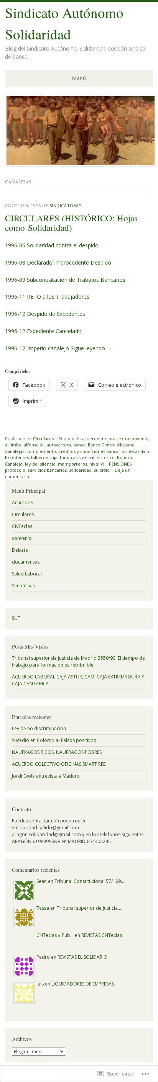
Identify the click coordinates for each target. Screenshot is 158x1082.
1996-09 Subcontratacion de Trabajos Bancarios (65, 279)
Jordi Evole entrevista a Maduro (46, 776)
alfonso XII (34, 445)
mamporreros (72, 464)
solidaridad (80, 470)
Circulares (43, 438)
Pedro (43, 957)
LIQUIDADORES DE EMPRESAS (82, 984)
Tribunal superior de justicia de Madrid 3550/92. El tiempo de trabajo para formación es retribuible (78, 661)
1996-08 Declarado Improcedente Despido (58, 262)
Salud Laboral (27, 573)
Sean (41, 881)
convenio (22, 538)
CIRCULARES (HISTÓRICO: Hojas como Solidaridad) (71, 222)
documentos (26, 562)
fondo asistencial (77, 457)
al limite (13, 445)
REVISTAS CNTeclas (101, 935)
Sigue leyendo (91, 348)
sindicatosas (65, 205)
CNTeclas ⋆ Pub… (55, 935)
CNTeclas (22, 526)
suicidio (102, 470)
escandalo (138, 451)
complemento (41, 451)
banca (79, 445)
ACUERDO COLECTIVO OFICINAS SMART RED (59, 764)
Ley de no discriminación (39, 728)
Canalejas (14, 451)
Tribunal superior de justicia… (89, 908)
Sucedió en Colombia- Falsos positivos (54, 740)
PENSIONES (120, 464)
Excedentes (17, 457)
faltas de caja (44, 457)
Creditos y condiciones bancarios (92, 451)
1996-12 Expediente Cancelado (43, 331)
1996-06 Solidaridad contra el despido (52, 245)
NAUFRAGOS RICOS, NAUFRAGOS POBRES (57, 752)
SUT (16, 618)
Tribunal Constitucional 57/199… (89, 881)
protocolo (15, 470)
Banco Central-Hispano (111, 445)
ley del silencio (40, 464)
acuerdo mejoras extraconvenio (115, 438)
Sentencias (23, 585)
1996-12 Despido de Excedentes (45, 313)
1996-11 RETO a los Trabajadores (47, 296)
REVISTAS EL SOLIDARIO (82, 957)
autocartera (59, 445)
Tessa (42, 908)
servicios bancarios (47, 470)
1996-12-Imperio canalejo (37, 348)
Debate (20, 550)
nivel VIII (98, 464)
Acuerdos (22, 502)
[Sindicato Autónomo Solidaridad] (80, 164)
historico (106, 457)
